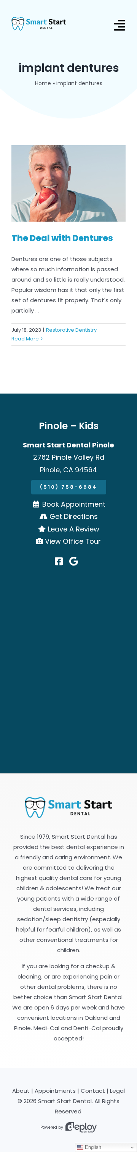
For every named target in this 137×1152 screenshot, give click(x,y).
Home (43, 83)
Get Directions (73, 516)
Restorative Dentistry (71, 330)
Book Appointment (73, 504)
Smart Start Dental (65, 1101)
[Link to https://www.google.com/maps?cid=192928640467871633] (73, 561)
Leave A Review (73, 529)
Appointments (55, 1091)
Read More (25, 338)
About (21, 1091)
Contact (93, 1091)
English (92, 1147)
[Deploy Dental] (81, 1127)
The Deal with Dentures (62, 238)
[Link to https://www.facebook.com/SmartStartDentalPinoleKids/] (59, 561)
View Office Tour (73, 541)
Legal (117, 1091)
